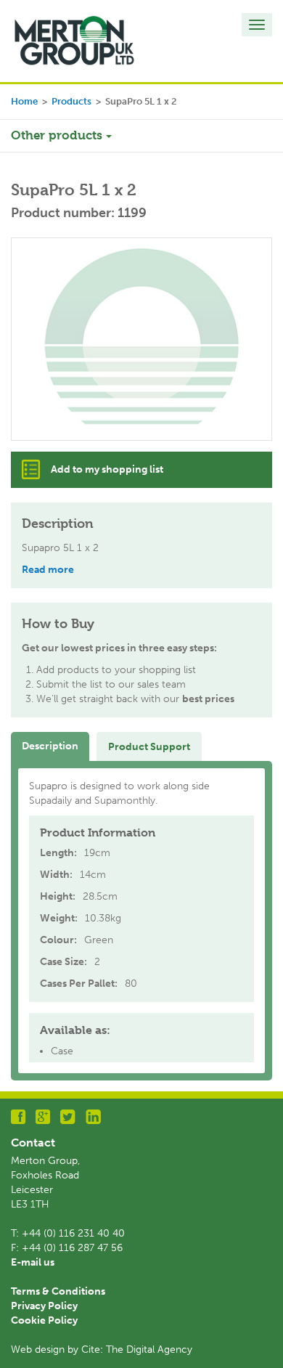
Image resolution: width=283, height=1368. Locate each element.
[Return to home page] (74, 40)
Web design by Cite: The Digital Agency (101, 1349)
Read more (48, 569)
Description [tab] (50, 746)
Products (71, 101)
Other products (58, 135)
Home (24, 101)
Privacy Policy (44, 1306)
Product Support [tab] (149, 747)
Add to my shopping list (107, 469)
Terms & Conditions (58, 1291)
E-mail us (32, 1262)
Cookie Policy (44, 1320)
